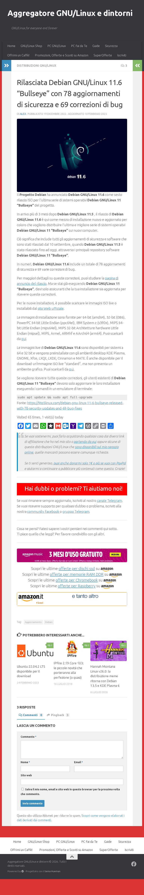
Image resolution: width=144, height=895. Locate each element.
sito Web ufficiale (51, 308)
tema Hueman (52, 871)
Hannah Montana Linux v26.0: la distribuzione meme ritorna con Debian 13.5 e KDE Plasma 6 (105, 676)
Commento (28, 736)
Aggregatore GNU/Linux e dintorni (70, 13)
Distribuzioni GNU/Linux (36, 65)
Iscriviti (121, 55)
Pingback (59, 715)
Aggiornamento (33, 622)
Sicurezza (111, 46)
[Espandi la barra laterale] (6, 65)
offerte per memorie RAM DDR (77, 574)
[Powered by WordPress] (22, 871)
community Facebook (43, 511)
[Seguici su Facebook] (133, 864)
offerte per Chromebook (77, 580)
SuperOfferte (103, 55)
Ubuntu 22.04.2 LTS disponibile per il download (31, 671)
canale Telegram (109, 500)
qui (23, 339)
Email (78, 762)
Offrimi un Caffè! (18, 55)
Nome (25, 762)
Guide (96, 46)
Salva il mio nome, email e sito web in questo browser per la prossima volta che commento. (70, 792)
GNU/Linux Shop (31, 46)
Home (11, 46)
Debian (48, 622)
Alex (23, 113)
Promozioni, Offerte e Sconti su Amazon (61, 55)
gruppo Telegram (75, 511)
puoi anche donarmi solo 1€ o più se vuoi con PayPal (89, 463)
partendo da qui (85, 441)
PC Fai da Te (79, 46)
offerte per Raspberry (76, 586)
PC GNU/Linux (56, 46)
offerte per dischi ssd (77, 568)
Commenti (32, 715)
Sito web (26, 775)
